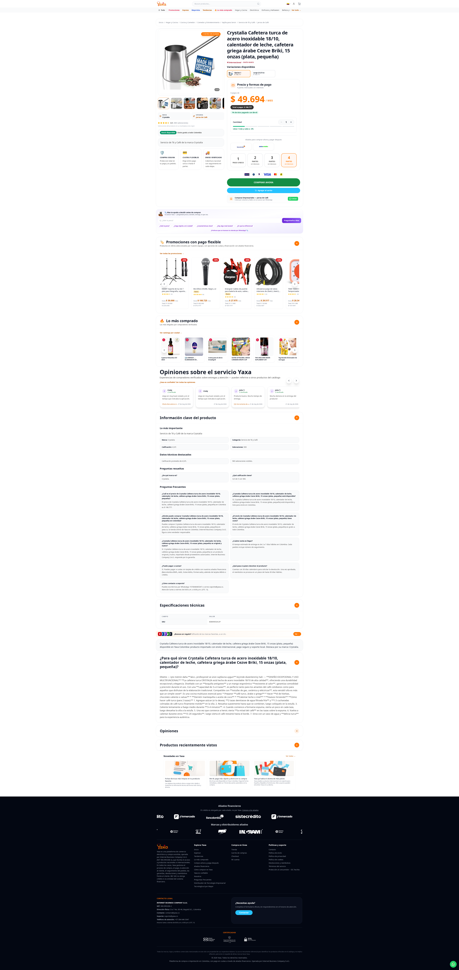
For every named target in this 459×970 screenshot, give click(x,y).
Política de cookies (276, 859)
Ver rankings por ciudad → (171, 333)
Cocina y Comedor (187, 22)
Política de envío (275, 853)
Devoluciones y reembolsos (279, 863)
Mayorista (196, 10)
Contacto (272, 849)
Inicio (161, 22)
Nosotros (197, 876)
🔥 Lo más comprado (223, 10)
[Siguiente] (295, 350)
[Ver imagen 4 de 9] (202, 103)
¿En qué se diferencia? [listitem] (245, 226)
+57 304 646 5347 (182, 919)
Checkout (235, 856)
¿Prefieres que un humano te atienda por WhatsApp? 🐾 (229, 230)
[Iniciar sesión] (294, 4)
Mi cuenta (235, 859)
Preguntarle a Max (291, 220)
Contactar (244, 912)
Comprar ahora (263, 182)
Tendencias (207, 10)
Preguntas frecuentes (202, 880)
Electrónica (254, 10)
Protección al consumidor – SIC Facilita (284, 869)
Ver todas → (290, 756)
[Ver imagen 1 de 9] (163, 103)
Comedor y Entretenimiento (208, 22)
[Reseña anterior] (289, 381)
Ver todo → (296, 10)
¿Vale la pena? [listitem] (164, 226)
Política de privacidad (277, 856)
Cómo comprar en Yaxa (203, 869)
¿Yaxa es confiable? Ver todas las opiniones (177, 382)
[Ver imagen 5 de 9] (215, 103)
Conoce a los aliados (250, 810)
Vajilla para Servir (229, 22)
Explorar (197, 853)
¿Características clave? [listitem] (205, 226)
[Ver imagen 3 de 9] (189, 103)
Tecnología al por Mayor (203, 886)
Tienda (234, 849)
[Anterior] (164, 350)
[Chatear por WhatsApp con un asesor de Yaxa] (453, 964)
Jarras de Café (263, 22)
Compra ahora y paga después (206, 863)
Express (185, 10)
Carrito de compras (239, 853)
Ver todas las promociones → (172, 253)
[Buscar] (258, 4)
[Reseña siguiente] (296, 381)
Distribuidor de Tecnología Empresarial (210, 883)
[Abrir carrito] (299, 3)
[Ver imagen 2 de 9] (176, 103)
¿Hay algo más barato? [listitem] (225, 226)
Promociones (174, 10)
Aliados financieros (201, 866)
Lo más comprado (201, 859)
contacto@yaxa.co (172, 913)
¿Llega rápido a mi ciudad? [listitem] (183, 226)
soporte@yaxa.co (171, 916)
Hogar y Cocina (241, 10)
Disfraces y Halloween (270, 10)
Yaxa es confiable (201, 873)
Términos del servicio (277, 866)
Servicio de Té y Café (247, 22)
